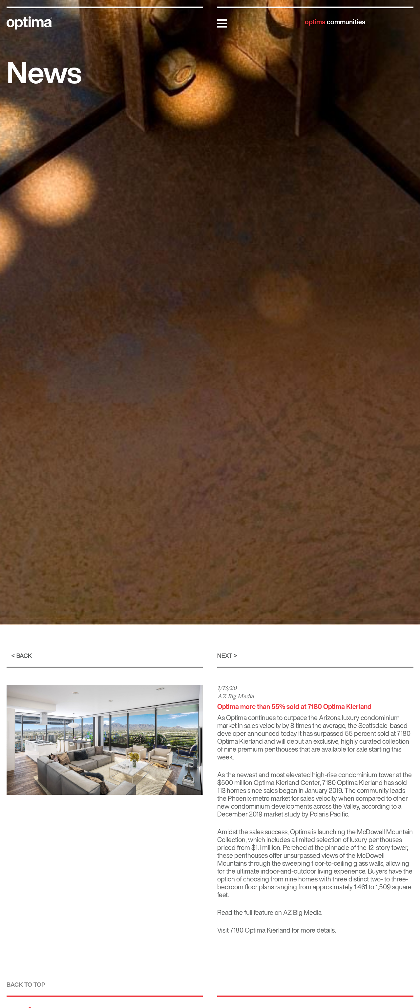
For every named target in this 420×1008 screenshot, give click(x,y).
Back (24, 655)
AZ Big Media (235, 696)
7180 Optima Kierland (260, 930)
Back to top (26, 984)
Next (224, 655)
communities (335, 22)
